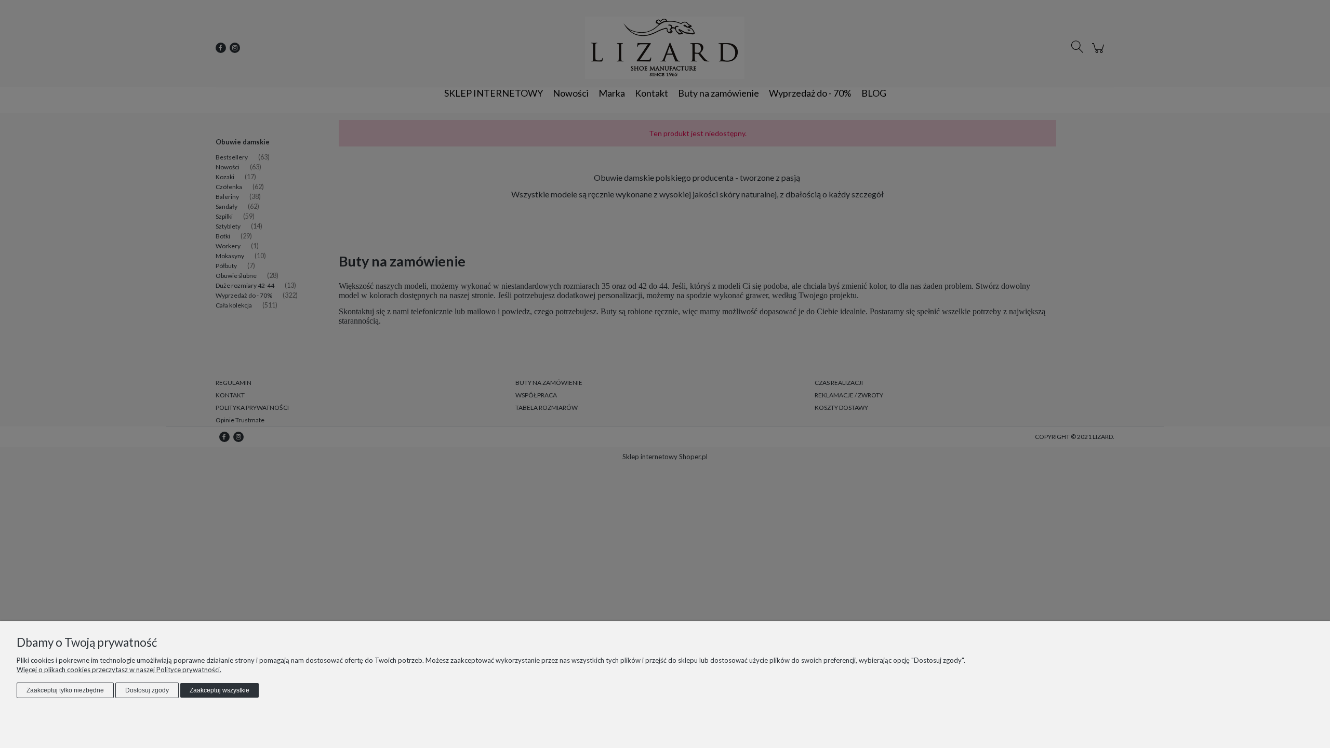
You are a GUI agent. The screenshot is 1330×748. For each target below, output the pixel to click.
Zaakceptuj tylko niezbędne (65, 690)
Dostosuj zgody (147, 690)
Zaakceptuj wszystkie (219, 690)
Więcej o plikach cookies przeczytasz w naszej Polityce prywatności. (119, 669)
